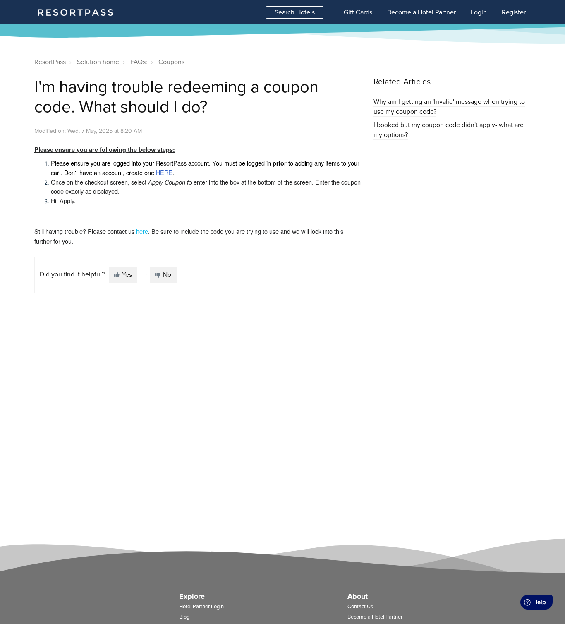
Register (514, 12)
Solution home (98, 62)
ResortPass (50, 62)
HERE (164, 172)
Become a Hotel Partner (421, 12)
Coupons (171, 62)
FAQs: (138, 62)
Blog (184, 617)
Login (479, 12)
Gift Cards (358, 12)
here (142, 231)
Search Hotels (295, 12)
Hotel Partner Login (201, 606)
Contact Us (360, 606)
